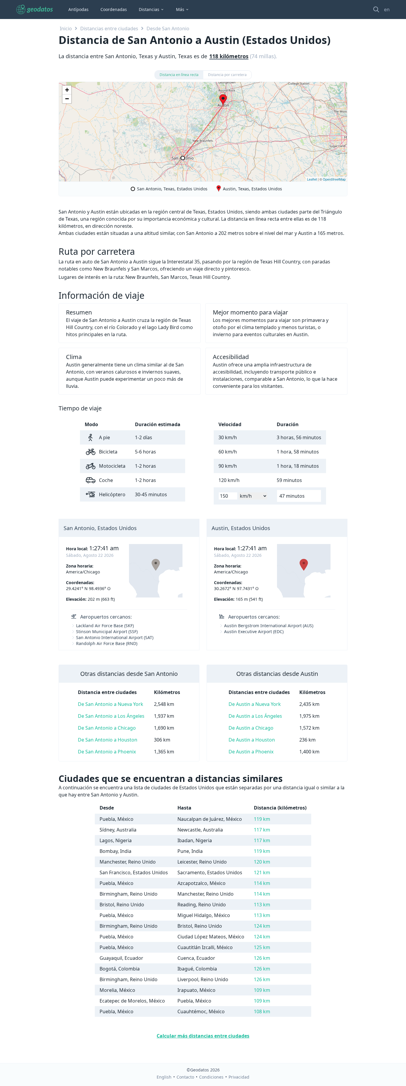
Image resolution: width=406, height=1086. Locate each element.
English (164, 1077)
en (387, 9)
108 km (262, 1011)
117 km (262, 829)
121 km (262, 872)
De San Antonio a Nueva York (110, 704)
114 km (262, 883)
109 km (262, 990)
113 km (262, 904)
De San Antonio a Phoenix (107, 751)
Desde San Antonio (168, 28)
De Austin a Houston (252, 739)
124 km (262, 926)
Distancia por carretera (227, 74)
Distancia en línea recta (179, 74)
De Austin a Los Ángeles (255, 716)
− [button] (67, 98)
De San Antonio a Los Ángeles (111, 716)
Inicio (66, 28)
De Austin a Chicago (251, 728)
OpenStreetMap (334, 179)
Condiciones (211, 1077)
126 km (262, 958)
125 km (262, 947)
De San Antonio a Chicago (107, 728)
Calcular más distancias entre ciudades (203, 1036)
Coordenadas (113, 9)
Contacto (185, 1077)
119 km (262, 819)
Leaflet (312, 179)
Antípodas (78, 9)
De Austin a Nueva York (255, 704)
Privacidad (239, 1077)
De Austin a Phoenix (251, 751)
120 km (262, 862)
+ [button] (67, 90)
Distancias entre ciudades (109, 28)
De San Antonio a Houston (107, 739)
